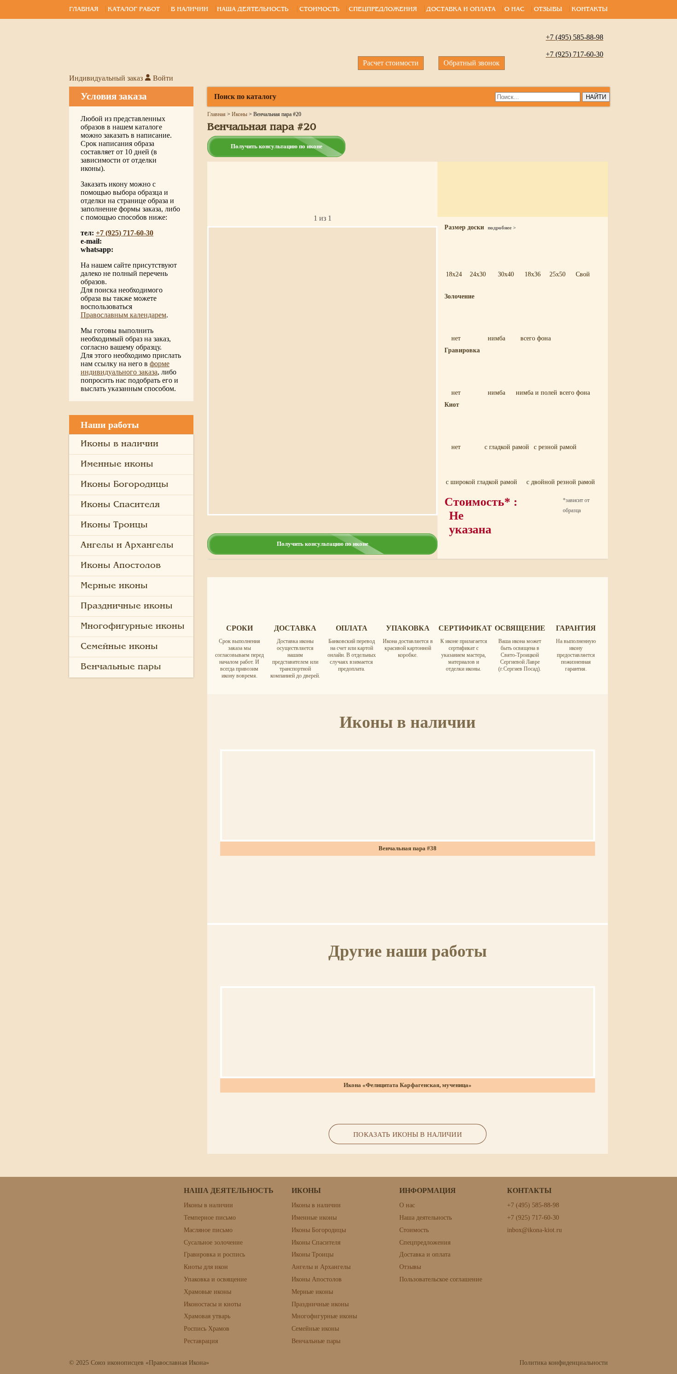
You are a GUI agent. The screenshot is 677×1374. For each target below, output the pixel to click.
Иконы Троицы (114, 525)
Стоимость (319, 9)
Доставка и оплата (461, 9)
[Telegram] (656, 465)
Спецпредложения (383, 9)
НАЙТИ (596, 97)
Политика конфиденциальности (563, 1362)
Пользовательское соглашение (440, 1279)
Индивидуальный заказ (106, 78)
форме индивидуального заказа (125, 368)
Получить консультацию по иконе (276, 146)
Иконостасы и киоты (212, 1304)
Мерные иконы (114, 586)
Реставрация (201, 1341)
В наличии (189, 9)
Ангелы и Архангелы (127, 545)
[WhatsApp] (656, 496)
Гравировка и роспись (214, 1254)
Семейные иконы (119, 647)
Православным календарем (123, 315)
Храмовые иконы (207, 1291)
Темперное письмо (210, 1217)
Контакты (590, 9)
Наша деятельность (252, 9)
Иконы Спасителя (120, 505)
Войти (162, 78)
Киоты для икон (206, 1266)
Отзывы (548, 9)
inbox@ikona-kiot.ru (534, 1230)
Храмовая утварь (207, 1316)
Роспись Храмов (206, 1328)
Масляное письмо (208, 1230)
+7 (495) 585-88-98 (533, 1205)
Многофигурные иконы (133, 626)
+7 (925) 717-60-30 (124, 233)
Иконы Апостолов (121, 565)
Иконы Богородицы (125, 484)
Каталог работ (134, 9)
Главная (84, 9)
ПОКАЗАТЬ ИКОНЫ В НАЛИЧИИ (407, 1134)
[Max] (656, 528)
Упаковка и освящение (215, 1279)
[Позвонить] (656, 434)
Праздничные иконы (127, 606)
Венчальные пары (121, 667)
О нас (514, 9)
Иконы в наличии (119, 444)
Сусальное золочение (213, 1242)
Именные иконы (117, 464)
